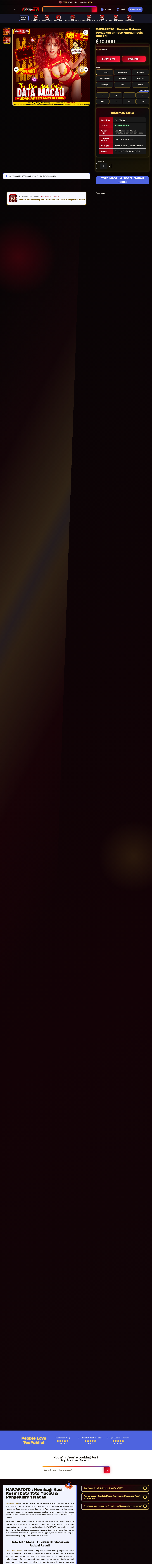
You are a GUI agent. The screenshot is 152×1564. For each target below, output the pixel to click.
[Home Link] (30, 9)
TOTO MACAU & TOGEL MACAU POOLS (122, 180)
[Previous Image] (16, 69)
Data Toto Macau (14, 1551)
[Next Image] (86, 69)
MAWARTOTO (12, 1503)
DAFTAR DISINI (108, 59)
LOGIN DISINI (134, 59)
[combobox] (67, 9)
